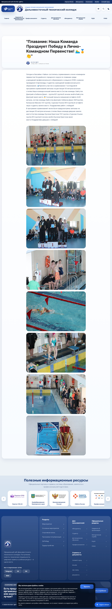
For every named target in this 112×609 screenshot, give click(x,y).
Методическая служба (80, 18)
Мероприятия (47, 524)
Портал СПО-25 (69, 2)
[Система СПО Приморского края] (8, 9)
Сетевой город (106, 2)
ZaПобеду (45, 541)
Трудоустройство (48, 545)
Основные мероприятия (50, 528)
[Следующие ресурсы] (108, 499)
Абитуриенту (79, 2)
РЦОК (93, 18)
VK (18, 571)
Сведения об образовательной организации (19, 18)
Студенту (43, 18)
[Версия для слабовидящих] (98, 9)
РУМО (105, 18)
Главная (6, 18)
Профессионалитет (31, 18)
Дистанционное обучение (56, 18)
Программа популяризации (51, 537)
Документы (76, 575)
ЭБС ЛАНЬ (75, 570)
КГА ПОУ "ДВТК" (35, 62)
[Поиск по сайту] (104, 9)
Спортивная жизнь (48, 533)
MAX (7, 576)
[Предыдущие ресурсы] (3, 499)
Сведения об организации (96, 529)
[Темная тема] (109, 9)
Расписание (89, 2)
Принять (87, 587)
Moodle (97, 2)
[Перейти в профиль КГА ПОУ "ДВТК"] (28, 63)
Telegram (8, 571)
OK (26, 571)
